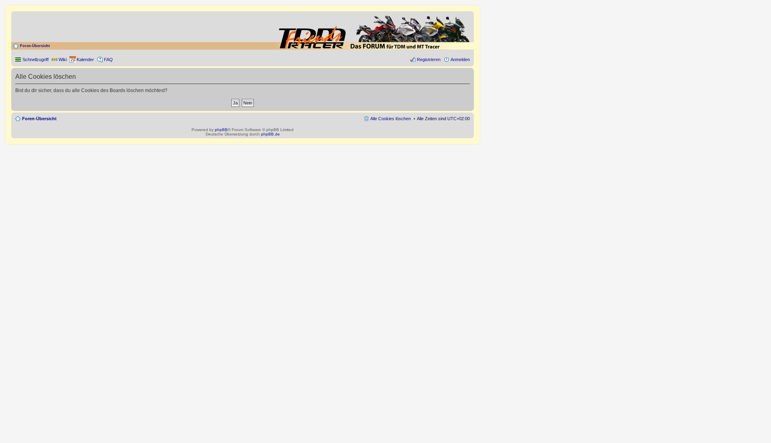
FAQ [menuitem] (108, 59)
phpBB (221, 129)
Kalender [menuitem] (85, 59)
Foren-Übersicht (35, 46)
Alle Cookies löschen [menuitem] (390, 118)
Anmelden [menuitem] (460, 59)
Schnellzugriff (35, 59)
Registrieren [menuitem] (429, 59)
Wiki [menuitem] (63, 59)
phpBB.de (270, 134)
